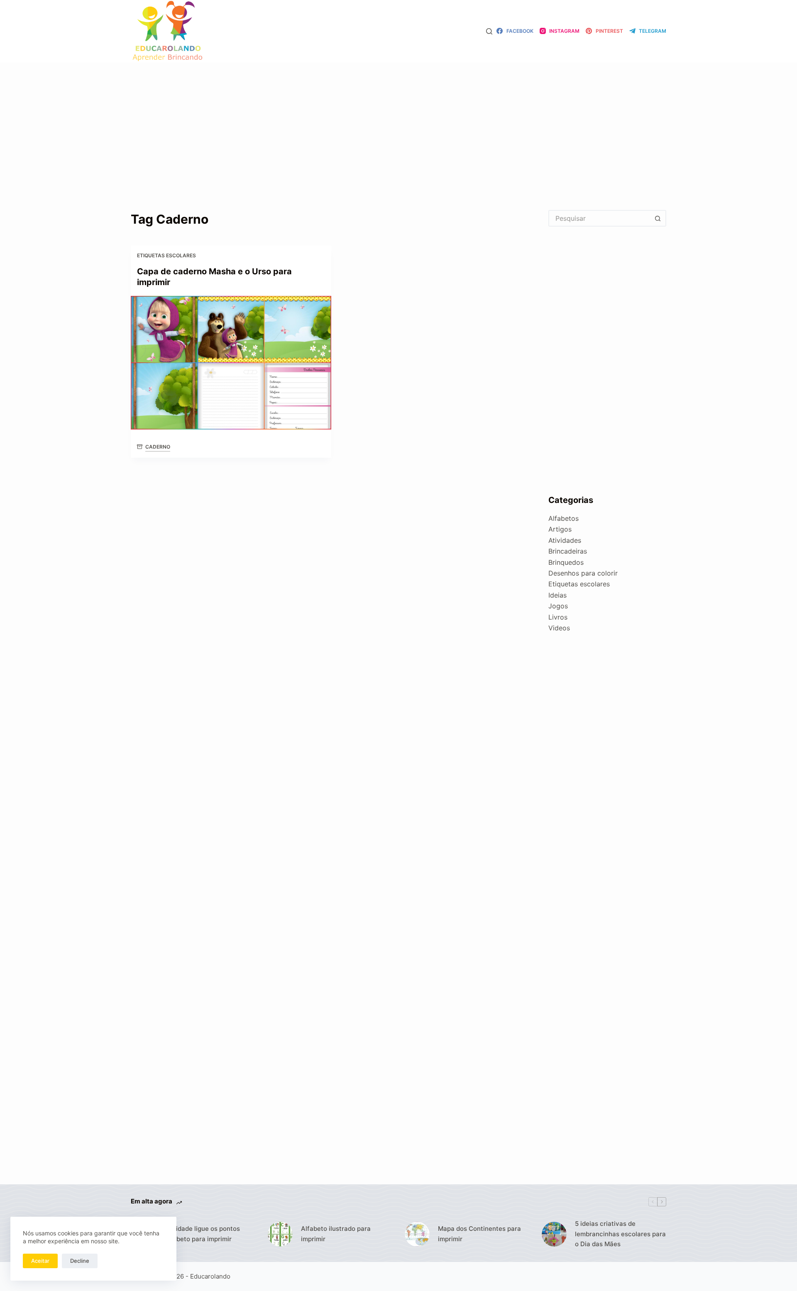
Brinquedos (566, 562)
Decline (79, 1260)
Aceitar (40, 1260)
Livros (557, 617)
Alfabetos (563, 518)
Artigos (560, 529)
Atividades (564, 540)
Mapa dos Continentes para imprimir (479, 1234)
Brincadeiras (567, 551)
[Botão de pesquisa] (658, 218)
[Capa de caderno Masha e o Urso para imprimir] (231, 363)
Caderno (157, 447)
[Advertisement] (398, 124)
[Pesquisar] (489, 31)
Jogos (558, 606)
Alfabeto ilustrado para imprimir (336, 1234)
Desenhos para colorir (583, 573)
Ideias (557, 595)
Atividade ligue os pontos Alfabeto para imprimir (202, 1234)
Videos (559, 628)
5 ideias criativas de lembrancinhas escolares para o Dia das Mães (620, 1234)
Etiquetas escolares (166, 255)
